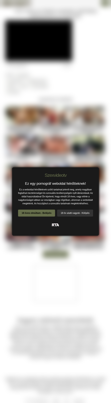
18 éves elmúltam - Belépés (36, 213)
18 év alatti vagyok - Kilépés (75, 213)
